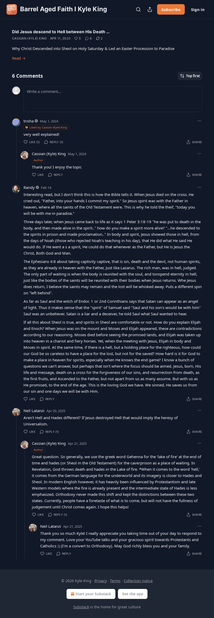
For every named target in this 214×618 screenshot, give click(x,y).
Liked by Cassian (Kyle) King (48, 127)
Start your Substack (93, 593)
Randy (29, 187)
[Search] (138, 9)
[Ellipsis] (199, 121)
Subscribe (171, 9)
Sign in (198, 9)
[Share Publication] (150, 9)
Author (38, 160)
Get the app (132, 593)
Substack (81, 606)
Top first (193, 76)
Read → (19, 58)
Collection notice (138, 580)
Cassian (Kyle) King (29, 38)
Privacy (100, 580)
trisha (28, 120)
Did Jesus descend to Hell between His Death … (61, 31)
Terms (115, 580)
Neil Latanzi (33, 410)
